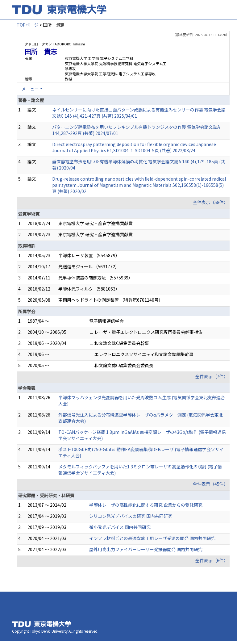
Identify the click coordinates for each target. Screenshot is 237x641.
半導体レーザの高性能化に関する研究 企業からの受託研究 (145, 505)
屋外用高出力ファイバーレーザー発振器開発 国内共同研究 (145, 549)
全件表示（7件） (211, 376)
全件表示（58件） (210, 202)
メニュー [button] (30, 89)
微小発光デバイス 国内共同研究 (120, 527)
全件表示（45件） (210, 484)
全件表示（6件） (211, 560)
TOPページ (28, 25)
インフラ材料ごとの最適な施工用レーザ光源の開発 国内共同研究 (152, 538)
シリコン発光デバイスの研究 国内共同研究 (130, 516)
